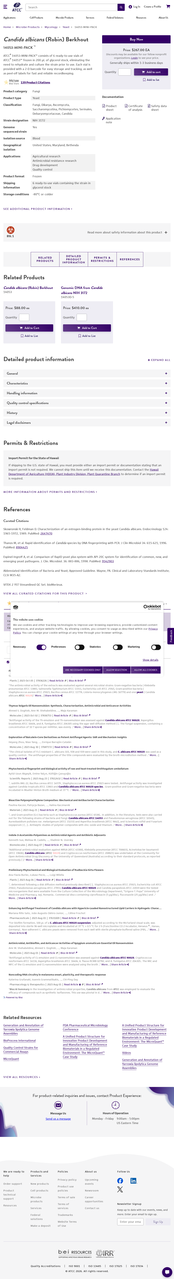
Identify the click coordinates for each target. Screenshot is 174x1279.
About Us (163, 17)
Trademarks (65, 1226)
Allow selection (116, 670)
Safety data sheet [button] (159, 108)
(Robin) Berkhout (28, 287)
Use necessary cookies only (83, 670)
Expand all (161, 360)
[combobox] (71, 7)
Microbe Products (64, 17)
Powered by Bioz (14, 1009)
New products (40, 1195)
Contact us (92, 1220)
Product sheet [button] (111, 108)
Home (7, 27)
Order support (12, 1195)
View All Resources (20, 1089)
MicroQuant (11, 1071)
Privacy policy (67, 1191)
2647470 (46, 533)
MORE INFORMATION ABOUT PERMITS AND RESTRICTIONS (49, 492)
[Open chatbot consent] (167, 1272)
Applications (9, 17)
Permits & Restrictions (102, 259)
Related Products (45, 259)
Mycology (51, 27)
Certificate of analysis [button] (135, 108)
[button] (121, 7)
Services (90, 17)
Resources (141, 17)
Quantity (110, 72)
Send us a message (58, 1131)
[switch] (79, 647)
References (130, 259)
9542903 (108, 561)
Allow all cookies (145, 670)
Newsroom (92, 1202)
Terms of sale (66, 1209)
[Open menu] (5, 7)
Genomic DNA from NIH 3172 (81, 290)
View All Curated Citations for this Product (44, 594)
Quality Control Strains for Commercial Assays (20, 1061)
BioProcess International (19, 1052)
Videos (126, 1064)
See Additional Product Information (36, 209)
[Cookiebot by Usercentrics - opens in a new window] (146, 607)
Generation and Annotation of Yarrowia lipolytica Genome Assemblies (23, 1041)
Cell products (39, 1202)
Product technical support (9, 1206)
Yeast (66, 27)
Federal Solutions (115, 17)
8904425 (22, 547)
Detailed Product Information (73, 259)
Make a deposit (41, 1237)
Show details (150, 660)
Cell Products (36, 17)
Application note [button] (113, 120)
